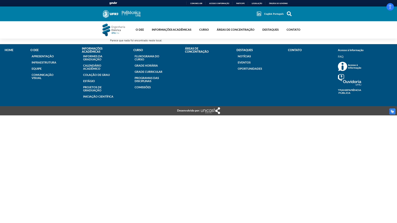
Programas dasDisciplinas (144, 80)
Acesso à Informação (351, 50)
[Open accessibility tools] (390, 7)
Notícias (244, 56)
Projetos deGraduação (92, 89)
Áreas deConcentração (197, 50)
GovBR (113, 3)
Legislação (257, 3)
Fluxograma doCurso (144, 58)
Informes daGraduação (92, 58)
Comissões (143, 87)
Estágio (89, 81)
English (268, 14)
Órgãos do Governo (278, 3)
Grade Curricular (144, 72)
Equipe (37, 69)
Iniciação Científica (93, 96)
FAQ (340, 56)
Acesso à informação (219, 3)
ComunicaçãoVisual (41, 77)
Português (278, 14)
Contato (293, 29)
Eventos (244, 62)
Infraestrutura (41, 62)
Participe (240, 3)
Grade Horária (144, 65)
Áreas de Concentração (235, 29)
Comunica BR (196, 3)
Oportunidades (248, 69)
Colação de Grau (93, 75)
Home (9, 50)
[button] (289, 13)
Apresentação (41, 56)
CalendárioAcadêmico (92, 67)
